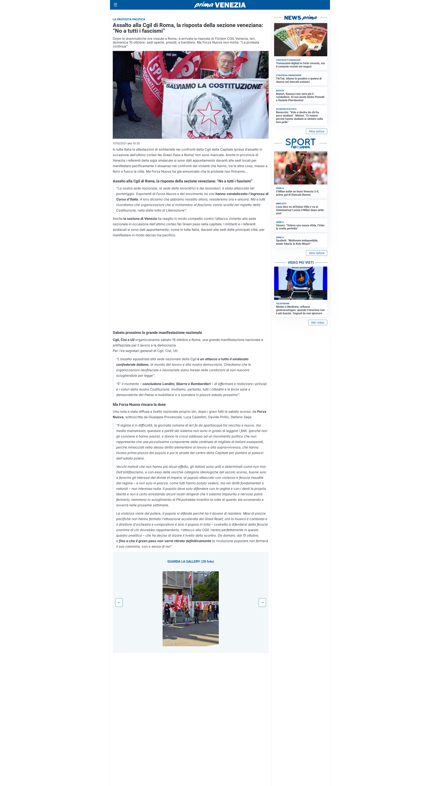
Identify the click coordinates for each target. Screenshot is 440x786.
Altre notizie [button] (316, 131)
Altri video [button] (317, 322)
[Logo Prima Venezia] (220, 5)
